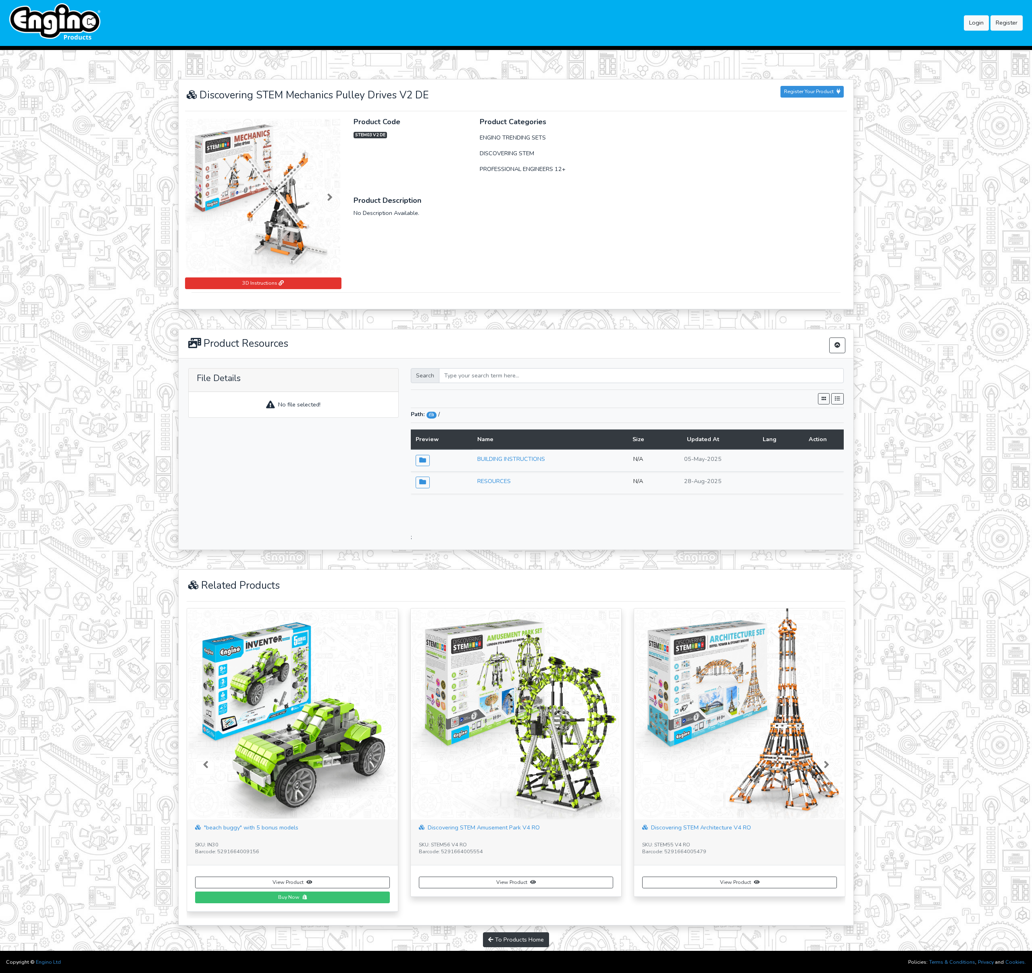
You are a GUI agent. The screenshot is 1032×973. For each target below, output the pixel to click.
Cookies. (1015, 961)
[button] (196, 196)
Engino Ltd (48, 961)
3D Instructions (260, 282)
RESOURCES (494, 481)
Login (976, 23)
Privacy (986, 961)
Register (1006, 23)
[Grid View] (824, 399)
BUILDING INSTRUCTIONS (511, 459)
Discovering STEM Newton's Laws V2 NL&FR (262, 827)
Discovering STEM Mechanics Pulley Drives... (484, 827)
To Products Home (518, 925)
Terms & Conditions (952, 961)
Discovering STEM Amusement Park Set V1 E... (710, 827)
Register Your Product (809, 91)
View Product (289, 882)
